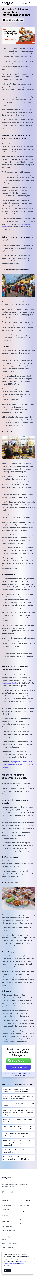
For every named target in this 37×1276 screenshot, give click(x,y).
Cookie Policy (21, 1261)
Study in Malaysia (7, 1247)
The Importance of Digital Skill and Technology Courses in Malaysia (15, 1134)
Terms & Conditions (26, 1220)
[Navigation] (33, 3)
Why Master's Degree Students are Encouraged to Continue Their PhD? (16, 1090)
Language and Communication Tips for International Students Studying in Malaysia (17, 764)
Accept (7, 1270)
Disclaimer (23, 1224)
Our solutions (24, 1205)
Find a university (7, 1226)
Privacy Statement (10, 1263)
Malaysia (30, 48)
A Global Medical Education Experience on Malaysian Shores (18, 1151)
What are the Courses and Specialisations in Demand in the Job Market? (18, 1097)
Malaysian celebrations (10, 683)
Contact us (5, 1209)
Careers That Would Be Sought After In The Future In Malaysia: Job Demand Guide (18, 1127)
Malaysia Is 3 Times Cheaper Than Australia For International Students (16, 1158)
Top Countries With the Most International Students (18, 1104)
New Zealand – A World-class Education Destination (18, 1121)
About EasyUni (6, 1205)
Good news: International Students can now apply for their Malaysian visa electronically (17, 1142)
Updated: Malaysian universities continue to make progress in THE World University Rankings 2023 (18, 1112)
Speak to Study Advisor (21, 1067)
